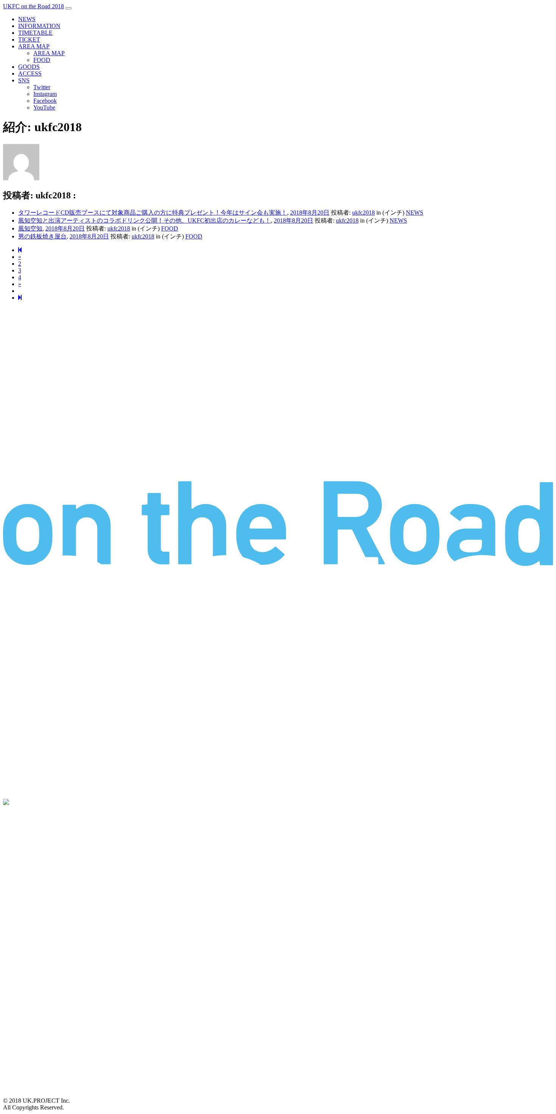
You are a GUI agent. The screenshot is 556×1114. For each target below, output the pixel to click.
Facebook (45, 100)
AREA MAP (34, 46)
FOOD (41, 60)
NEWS (27, 19)
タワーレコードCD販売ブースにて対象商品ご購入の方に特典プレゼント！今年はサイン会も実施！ (152, 212)
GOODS (29, 66)
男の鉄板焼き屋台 (42, 236)
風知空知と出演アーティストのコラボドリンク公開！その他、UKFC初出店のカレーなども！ (144, 220)
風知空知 (30, 228)
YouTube (44, 107)
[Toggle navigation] (68, 8)
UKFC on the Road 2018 (33, 6)
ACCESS (30, 73)
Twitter (41, 87)
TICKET (29, 39)
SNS (24, 80)
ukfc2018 (363, 212)
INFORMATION (39, 26)
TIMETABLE (35, 32)
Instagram (45, 94)
